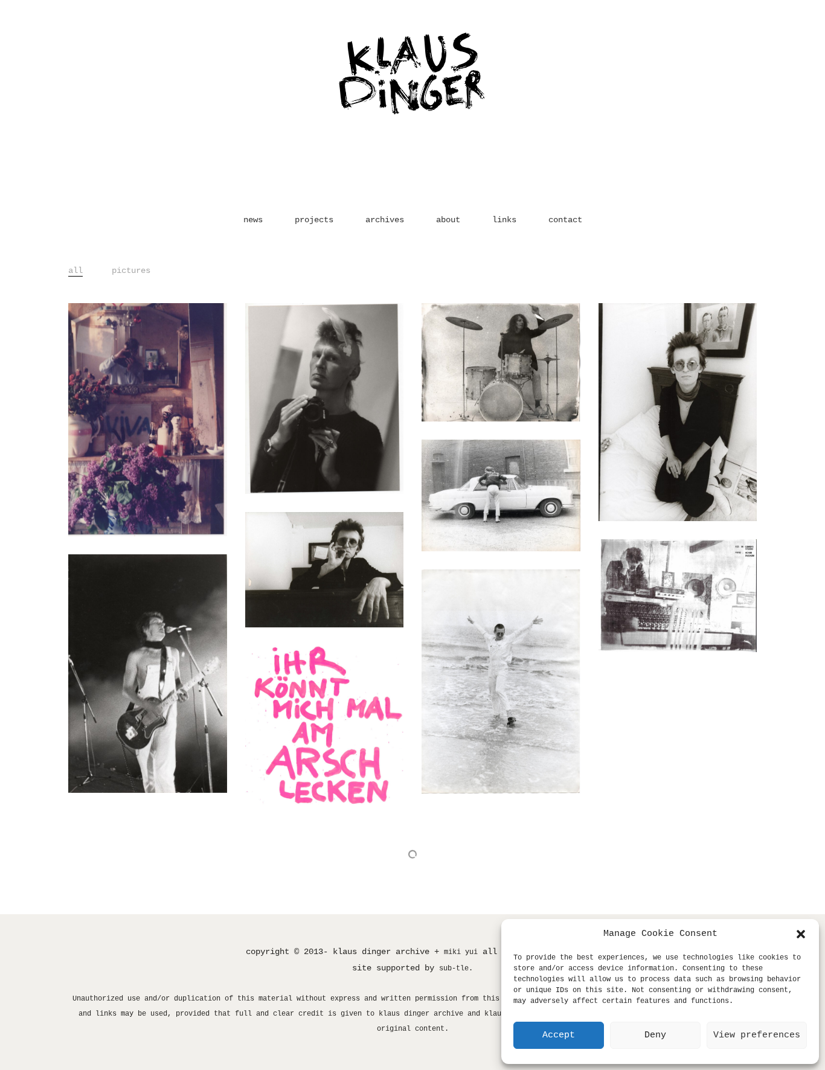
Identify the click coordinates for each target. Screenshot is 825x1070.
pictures (131, 270)
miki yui (461, 952)
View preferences (756, 1035)
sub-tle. (456, 968)
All (75, 270)
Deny (655, 1035)
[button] (801, 934)
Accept (558, 1035)
